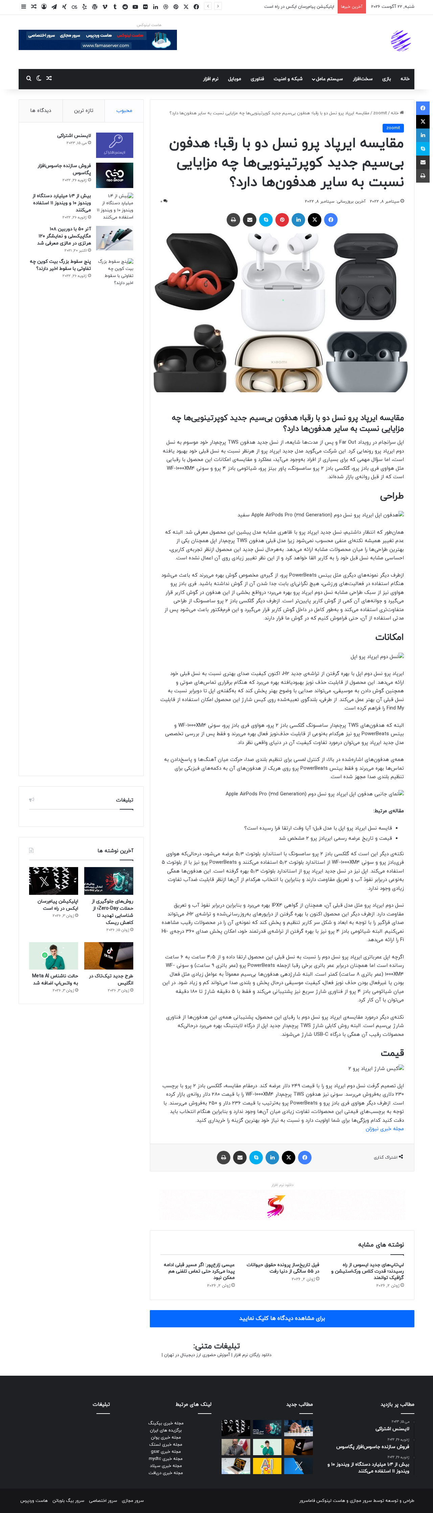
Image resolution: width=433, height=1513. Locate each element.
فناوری (257, 79)
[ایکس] (314, 220)
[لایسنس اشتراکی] (114, 145)
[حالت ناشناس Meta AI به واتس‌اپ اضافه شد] (53, 956)
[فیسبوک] (331, 220)
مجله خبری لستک (165, 1445)
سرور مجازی (361, 1501)
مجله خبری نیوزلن (385, 1129)
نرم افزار (211, 79)
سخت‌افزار (363, 79)
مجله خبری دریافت (166, 1473)
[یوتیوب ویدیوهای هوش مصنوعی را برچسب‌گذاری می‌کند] (267, 1466)
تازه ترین (83, 110)
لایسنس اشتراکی (74, 136)
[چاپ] (233, 220)
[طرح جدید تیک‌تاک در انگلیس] (108, 956)
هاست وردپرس (34, 1501)
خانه (405, 79)
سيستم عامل (329, 79)
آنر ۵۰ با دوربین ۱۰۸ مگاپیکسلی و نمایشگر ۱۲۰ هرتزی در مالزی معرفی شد (64, 236)
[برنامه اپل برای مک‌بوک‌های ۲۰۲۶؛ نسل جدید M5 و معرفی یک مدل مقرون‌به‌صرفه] (236, 1466)
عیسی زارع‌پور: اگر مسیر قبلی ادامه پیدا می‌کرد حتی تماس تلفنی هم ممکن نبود (199, 1271)
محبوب (124, 110)
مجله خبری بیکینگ (166, 1423)
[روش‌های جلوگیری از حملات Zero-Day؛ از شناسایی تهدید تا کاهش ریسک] (108, 881)
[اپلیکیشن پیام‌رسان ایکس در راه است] (53, 881)
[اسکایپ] (266, 220)
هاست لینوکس (149, 25)
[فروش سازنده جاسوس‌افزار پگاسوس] (114, 175)
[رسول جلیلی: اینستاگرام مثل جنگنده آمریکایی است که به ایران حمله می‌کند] (236, 1447)
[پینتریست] (282, 220)
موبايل (234, 79)
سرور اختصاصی (103, 1501)
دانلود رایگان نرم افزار (252, 1355)
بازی (386, 79)
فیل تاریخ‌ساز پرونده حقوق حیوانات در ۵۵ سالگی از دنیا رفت (283, 1268)
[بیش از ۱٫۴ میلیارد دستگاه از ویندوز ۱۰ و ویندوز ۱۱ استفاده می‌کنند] (114, 207)
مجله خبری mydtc (166, 1459)
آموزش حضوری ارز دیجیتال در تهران (197, 1355)
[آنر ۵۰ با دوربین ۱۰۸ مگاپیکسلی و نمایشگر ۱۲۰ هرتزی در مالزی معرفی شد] (114, 238)
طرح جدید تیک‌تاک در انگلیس (306, 7)
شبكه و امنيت (288, 79)
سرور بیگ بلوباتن (68, 1501)
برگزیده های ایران (166, 1430)
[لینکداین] (298, 220)
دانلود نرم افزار (282, 1185)
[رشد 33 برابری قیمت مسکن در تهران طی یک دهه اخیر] (298, 1428)
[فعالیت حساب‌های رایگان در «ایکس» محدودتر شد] (298, 1466)
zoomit (380, 113)
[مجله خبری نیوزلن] (401, 41)
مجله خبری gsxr (166, 1452)
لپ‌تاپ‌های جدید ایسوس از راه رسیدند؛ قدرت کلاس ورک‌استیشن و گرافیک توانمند (367, 1271)
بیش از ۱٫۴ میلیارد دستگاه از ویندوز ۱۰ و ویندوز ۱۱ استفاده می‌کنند (61, 203)
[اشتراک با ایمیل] (249, 220)
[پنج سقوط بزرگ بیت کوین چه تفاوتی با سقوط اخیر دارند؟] (114, 512)
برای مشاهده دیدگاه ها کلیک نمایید (282, 1318)
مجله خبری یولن (166, 1438)
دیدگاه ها (40, 110)
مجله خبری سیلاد (166, 1466)
